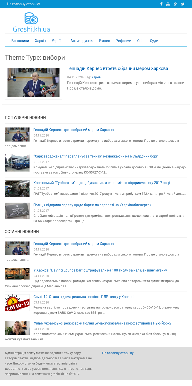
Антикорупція (81, 41)
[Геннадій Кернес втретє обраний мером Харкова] (34, 82)
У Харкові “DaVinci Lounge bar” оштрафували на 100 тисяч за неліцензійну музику (100, 270)
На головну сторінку (23, 4)
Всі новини (20, 41)
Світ (140, 41)
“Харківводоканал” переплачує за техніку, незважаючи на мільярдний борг (96, 156)
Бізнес (104, 41)
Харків (40, 41)
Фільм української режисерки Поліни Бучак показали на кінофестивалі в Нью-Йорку (102, 323)
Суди (154, 41)
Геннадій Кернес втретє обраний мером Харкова (117, 68)
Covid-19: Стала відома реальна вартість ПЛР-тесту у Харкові (84, 297)
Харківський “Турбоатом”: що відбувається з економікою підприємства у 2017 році (102, 183)
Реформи (123, 41)
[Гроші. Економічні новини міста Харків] (30, 22)
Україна (58, 41)
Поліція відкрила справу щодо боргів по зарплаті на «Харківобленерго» (92, 205)
